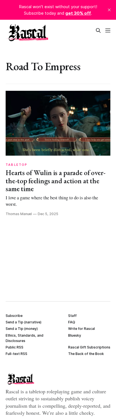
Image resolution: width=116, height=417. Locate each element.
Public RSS (14, 347)
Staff (72, 316)
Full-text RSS (16, 354)
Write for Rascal (81, 328)
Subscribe (14, 316)
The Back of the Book (86, 354)
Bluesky (74, 335)
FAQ (71, 322)
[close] (109, 9)
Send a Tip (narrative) (23, 322)
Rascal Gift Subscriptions (89, 347)
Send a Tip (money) (22, 328)
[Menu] (107, 30)
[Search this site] (98, 30)
